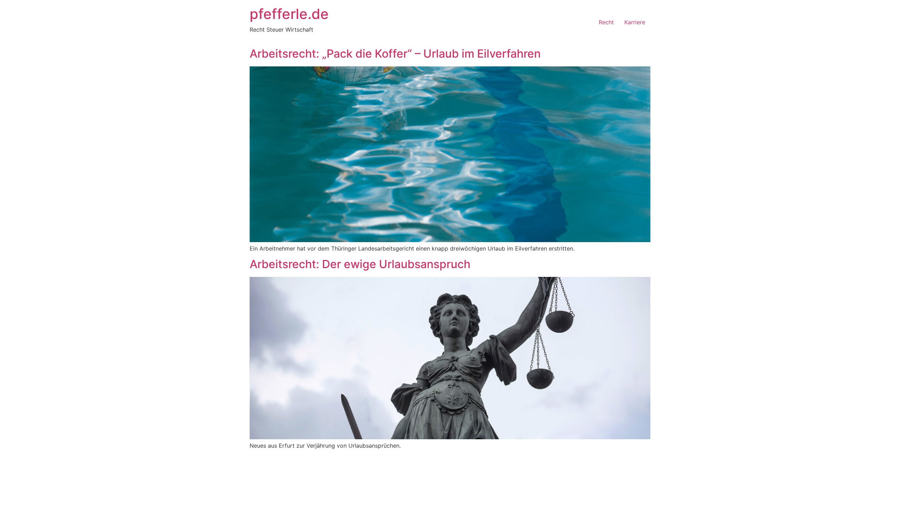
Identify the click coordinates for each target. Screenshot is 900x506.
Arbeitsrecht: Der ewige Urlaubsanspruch (360, 264)
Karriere (634, 22)
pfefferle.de (289, 13)
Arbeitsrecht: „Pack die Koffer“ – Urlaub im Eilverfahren (395, 53)
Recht (606, 22)
